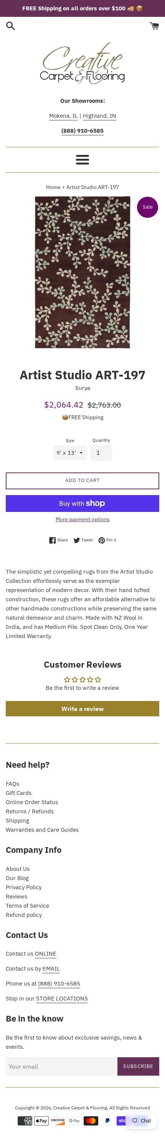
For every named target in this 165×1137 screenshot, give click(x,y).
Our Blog (17, 878)
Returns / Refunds (30, 811)
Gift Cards (18, 792)
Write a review (82, 708)
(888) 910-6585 (59, 983)
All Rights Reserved (129, 1108)
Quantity (101, 440)
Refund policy (24, 914)
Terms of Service (27, 905)
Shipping (17, 820)
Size (70, 440)
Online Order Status (32, 802)
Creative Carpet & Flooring (80, 1108)
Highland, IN (99, 115)
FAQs (12, 783)
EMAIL (51, 968)
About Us (18, 868)
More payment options (83, 519)
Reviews (16, 896)
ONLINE (45, 953)
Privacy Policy (23, 887)
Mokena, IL (63, 115)
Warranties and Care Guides (42, 829)
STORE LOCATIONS (62, 998)
